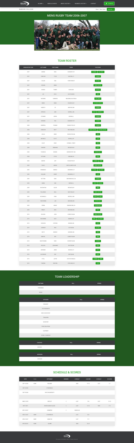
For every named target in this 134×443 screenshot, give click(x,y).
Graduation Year (28, 67)
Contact (93, 3)
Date (25, 379)
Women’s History (80, 3)
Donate (110, 3)
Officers (45, 300)
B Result (99, 379)
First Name (55, 67)
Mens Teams (102, 9)
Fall (73, 283)
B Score (109, 379)
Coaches (39, 342)
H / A (35, 379)
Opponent (50, 379)
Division (66, 379)
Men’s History (65, 3)
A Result (77, 379)
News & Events (52, 3)
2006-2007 (110, 9)
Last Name (43, 67)
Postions (98, 67)
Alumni (40, 3)
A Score (88, 379)
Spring (99, 283)
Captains (40, 283)
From (71, 67)
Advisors (39, 354)
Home (97, 9)
